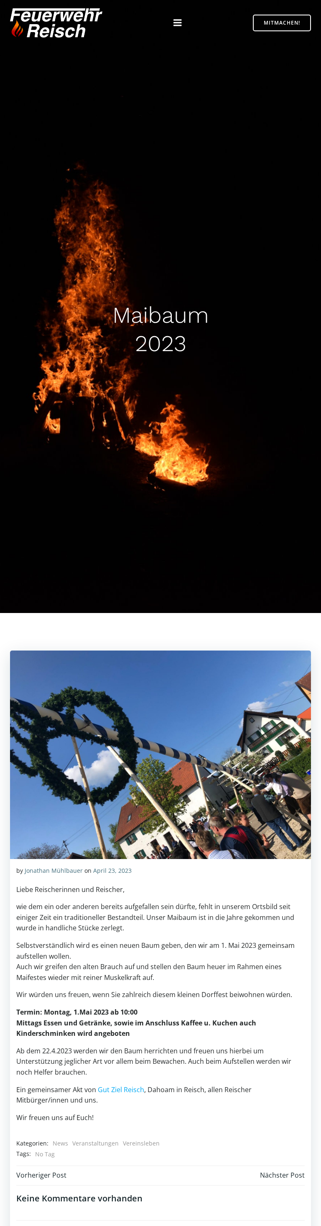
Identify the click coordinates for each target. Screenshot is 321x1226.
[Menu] (178, 23)
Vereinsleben (141, 1143)
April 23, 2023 (112, 870)
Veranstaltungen (95, 1143)
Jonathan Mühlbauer (54, 870)
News (60, 1143)
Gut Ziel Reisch (121, 1089)
